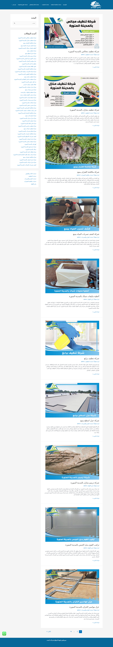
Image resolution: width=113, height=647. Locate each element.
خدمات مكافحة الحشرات (56, 5)
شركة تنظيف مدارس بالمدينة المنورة (27, 126)
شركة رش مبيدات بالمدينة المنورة (28, 100)
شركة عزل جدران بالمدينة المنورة (28, 118)
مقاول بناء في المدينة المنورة (29, 64)
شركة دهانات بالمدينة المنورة (29, 102)
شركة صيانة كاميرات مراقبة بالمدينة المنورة (25, 71)
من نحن (14, 5)
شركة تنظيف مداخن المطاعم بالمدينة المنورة (25, 79)
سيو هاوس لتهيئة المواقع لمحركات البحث (56, 640)
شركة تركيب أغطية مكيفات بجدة (28, 95)
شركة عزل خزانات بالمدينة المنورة (27, 162)
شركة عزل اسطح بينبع (89, 420)
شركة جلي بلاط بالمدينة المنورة (28, 123)
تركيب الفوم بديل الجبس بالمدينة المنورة (82, 545)
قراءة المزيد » (95, 67)
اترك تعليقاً (96, 54)
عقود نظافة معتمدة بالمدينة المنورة (27, 66)
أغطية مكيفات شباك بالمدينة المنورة (84, 296)
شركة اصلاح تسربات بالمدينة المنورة (27, 131)
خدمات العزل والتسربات (23, 5)
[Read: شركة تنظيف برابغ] (72, 338)
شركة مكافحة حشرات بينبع (29, 157)
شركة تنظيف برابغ (91, 358)
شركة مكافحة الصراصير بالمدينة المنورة (26, 108)
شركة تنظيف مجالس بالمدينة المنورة (83, 51)
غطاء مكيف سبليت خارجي (29, 84)
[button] (41, 5)
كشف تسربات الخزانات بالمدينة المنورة (26, 165)
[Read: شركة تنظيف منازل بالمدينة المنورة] (71, 91)
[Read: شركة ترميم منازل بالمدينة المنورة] (72, 462)
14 (71, 631)
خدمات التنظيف (45, 5)
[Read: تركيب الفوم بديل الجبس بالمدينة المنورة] (72, 524)
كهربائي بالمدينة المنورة (30, 144)
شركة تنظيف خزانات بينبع (30, 128)
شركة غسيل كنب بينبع (31, 115)
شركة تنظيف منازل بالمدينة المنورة (84, 110)
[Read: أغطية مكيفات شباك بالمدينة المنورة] (72, 276)
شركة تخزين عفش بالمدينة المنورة (27, 105)
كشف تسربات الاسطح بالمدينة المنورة (26, 136)
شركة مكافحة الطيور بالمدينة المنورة (27, 74)
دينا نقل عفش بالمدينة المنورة (29, 82)
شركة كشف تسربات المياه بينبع (86, 234)
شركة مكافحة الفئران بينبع (88, 172)
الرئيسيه (65, 5)
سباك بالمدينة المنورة (31, 149)
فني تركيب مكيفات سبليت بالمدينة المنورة (26, 110)
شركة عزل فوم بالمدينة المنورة (28, 147)
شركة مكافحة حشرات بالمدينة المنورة (27, 134)
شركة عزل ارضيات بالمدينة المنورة (27, 139)
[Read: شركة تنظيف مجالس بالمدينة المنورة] (71, 33)
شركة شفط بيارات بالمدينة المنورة (27, 97)
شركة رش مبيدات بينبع (30, 89)
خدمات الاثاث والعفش (34, 5)
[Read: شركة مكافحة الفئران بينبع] (72, 151)
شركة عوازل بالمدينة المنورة (29, 121)
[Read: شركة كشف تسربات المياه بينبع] (72, 213)
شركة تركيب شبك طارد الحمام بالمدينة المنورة (24, 154)
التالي (49, 631)
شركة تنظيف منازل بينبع (30, 76)
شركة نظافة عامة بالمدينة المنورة (28, 152)
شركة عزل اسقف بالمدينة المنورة (28, 160)
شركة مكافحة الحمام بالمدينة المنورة (27, 113)
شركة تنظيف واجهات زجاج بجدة (28, 92)
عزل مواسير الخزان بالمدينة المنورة (84, 607)
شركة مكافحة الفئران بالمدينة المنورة (27, 69)
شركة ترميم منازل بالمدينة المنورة (85, 482)
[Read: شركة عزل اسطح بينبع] (72, 400)
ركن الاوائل (90, 299)
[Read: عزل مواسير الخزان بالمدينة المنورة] (72, 586)
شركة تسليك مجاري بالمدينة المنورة (27, 141)
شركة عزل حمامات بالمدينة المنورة (27, 87)
